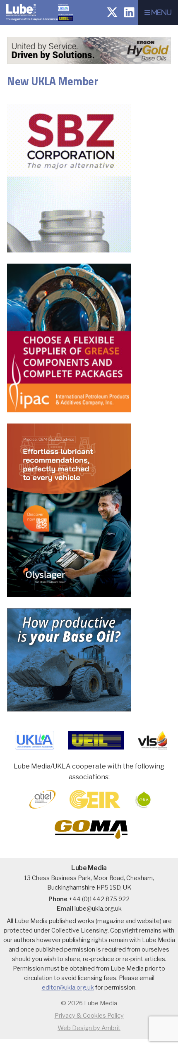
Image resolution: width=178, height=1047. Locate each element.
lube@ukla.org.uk (98, 908)
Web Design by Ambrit (89, 1028)
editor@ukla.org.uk (68, 987)
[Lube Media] (36, 22)
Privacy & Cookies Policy (89, 1015)
